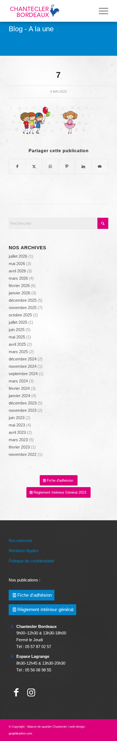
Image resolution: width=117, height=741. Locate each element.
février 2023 (19, 447)
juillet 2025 (18, 322)
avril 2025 (17, 344)
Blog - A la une (31, 29)
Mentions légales (24, 550)
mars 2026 (18, 278)
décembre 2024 (22, 359)
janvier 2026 (19, 293)
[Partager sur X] (34, 166)
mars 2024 (18, 381)
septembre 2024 (23, 373)
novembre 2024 (22, 366)
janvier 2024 (19, 395)
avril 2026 (17, 271)
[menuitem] (88, 11)
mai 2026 (17, 263)
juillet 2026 (18, 256)
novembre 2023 (22, 410)
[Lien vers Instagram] (31, 692)
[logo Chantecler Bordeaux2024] (48, 11)
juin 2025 (16, 329)
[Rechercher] (88, 11)
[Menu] (100, 11)
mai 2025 (17, 337)
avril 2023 (17, 432)
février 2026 (19, 285)
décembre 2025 (22, 300)
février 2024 (19, 388)
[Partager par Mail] (100, 166)
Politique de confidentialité (31, 561)
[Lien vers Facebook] (16, 692)
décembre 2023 (22, 403)
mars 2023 (18, 439)
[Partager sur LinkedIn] (83, 166)
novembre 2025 (22, 307)
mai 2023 (17, 425)
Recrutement (20, 540)
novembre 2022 (22, 454)
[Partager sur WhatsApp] (50, 166)
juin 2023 (16, 417)
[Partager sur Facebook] (17, 166)
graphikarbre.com (20, 733)
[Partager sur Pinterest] (67, 166)
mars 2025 (18, 351)
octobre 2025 (20, 315)
